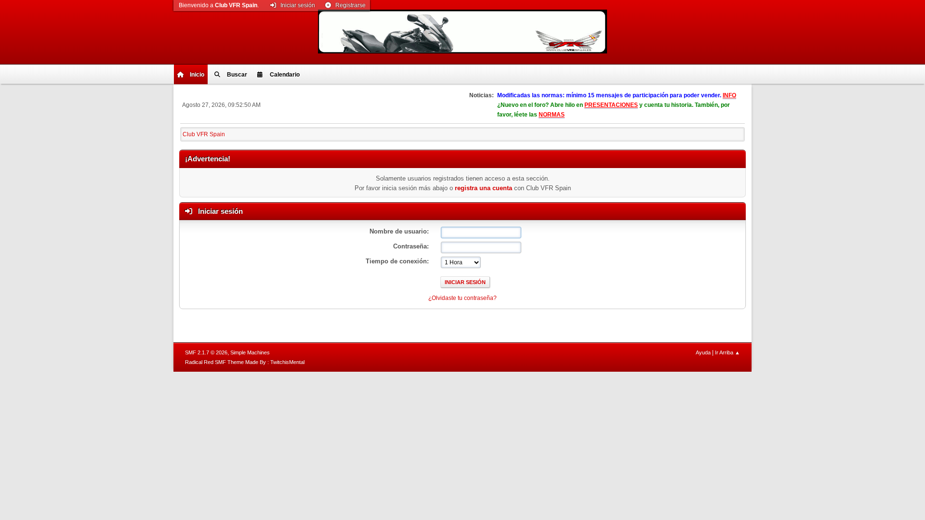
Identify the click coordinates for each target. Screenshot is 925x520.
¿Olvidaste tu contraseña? (462, 298)
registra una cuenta (483, 188)
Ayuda (703, 352)
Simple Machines (250, 352)
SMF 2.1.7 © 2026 (206, 352)
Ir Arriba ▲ (727, 352)
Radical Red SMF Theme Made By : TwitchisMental (244, 362)
